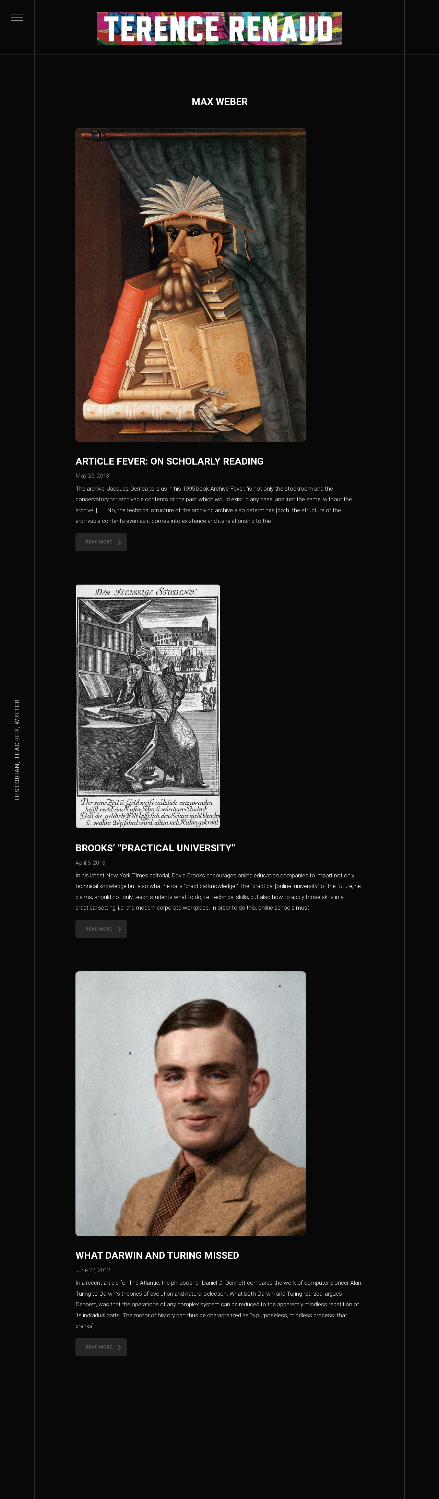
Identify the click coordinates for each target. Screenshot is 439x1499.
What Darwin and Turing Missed (157, 1255)
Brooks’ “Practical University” (155, 848)
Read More (99, 541)
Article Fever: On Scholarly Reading (169, 461)
